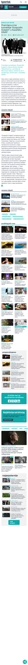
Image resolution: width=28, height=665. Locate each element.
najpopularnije (10, 475)
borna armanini (6, 218)
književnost (5, 428)
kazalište (5, 214)
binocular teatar (17, 216)
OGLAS (14, 15)
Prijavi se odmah (8, 419)
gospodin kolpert (18, 218)
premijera (12, 214)
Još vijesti (12, 522)
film (21, 428)
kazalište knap (6, 216)
